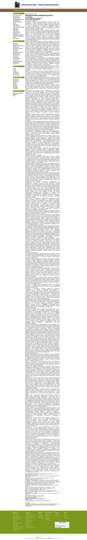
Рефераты (15, 94)
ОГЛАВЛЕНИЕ (28, 17)
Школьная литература (18, 34)
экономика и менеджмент (18, 35)
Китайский (15, 88)
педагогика (15, 24)
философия (15, 30)
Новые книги (35, 10)
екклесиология (16, 53)
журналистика (16, 16)
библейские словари (18, 48)
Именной (57, 514)
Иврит (14, 83)
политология (16, 25)
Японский (15, 84)
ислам (14, 69)
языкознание (16, 38)
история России (16, 18)
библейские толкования (18, 45)
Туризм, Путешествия (18, 93)
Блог (14, 95)
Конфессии (15, 66)
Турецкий (15, 85)
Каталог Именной (23, 10)
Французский (16, 80)
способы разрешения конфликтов (42, 500)
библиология (16, 47)
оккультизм (15, 56)
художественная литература (18, 526)
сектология (15, 59)
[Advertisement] (18, 118)
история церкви (16, 54)
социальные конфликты (30, 500)
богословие (15, 49)
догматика (15, 50)
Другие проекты (17, 91)
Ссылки (65, 516)
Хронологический (59, 515)
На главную (15, 10)
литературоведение (17, 21)
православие (16, 73)
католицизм (15, 72)
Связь (40, 10)
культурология (16, 20)
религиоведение (17, 58)
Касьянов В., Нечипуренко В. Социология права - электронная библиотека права (42, 503)
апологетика (16, 44)
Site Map (65, 518)
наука (14, 23)
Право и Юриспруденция (48, 5)
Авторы (29, 10)
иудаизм (15, 70)
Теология (15, 41)
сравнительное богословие (31, 527)
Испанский (15, 87)
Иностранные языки (17, 77)
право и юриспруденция (18, 26)
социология (15, 29)
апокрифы (15, 43)
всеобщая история (17, 15)
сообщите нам (60, 538)
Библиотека (16, 13)
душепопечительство (18, 52)
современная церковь (18, 61)
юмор (14, 37)
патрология (15, 57)
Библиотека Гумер (29, 5)
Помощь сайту (45, 10)
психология (15, 28)
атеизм (14, 68)
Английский (15, 79)
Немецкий (15, 82)
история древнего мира (18, 19)
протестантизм (16, 74)
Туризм (65, 514)
